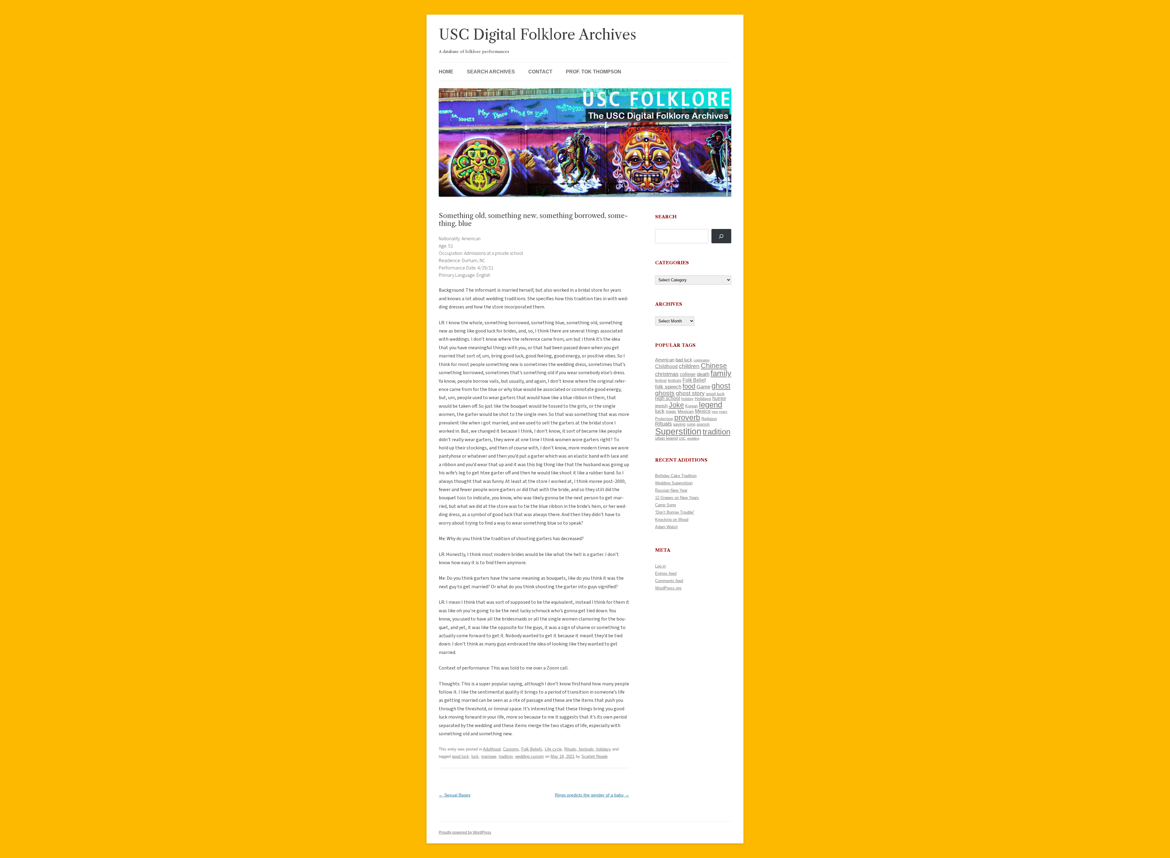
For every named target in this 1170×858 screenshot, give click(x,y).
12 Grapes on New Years (677, 497)
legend (710, 404)
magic (671, 411)
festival (661, 380)
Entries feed (665, 573)
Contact (540, 71)
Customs (511, 749)
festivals (674, 380)
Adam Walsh (666, 527)
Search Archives (491, 71)
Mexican (686, 411)
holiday (687, 399)
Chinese (714, 366)
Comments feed (669, 580)
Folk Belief (694, 380)
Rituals (663, 424)
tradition (506, 756)
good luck (460, 756)
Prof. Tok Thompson (593, 71)
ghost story (690, 393)
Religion (709, 418)
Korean (691, 406)
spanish (703, 424)
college (688, 374)
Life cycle (553, 749)
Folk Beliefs (531, 749)
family (721, 373)
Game (703, 387)
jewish (661, 405)
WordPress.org (668, 588)
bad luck (683, 359)
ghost (720, 386)
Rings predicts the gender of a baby (592, 795)
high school (667, 398)
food (688, 386)
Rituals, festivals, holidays (587, 749)
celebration (701, 360)
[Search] (721, 236)
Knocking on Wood (671, 519)
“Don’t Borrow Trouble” (674, 512)
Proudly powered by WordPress (465, 832)
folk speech (668, 387)
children (689, 366)
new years (719, 411)
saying (679, 424)
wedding (693, 438)
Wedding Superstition (674, 483)
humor (719, 398)
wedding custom (529, 756)
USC (682, 438)
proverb (687, 417)
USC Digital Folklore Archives (537, 34)
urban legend (666, 438)
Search (666, 217)
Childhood (666, 366)
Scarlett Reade (594, 756)
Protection (664, 419)
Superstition (678, 431)
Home (446, 71)
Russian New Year (671, 490)
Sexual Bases (454, 795)
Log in (660, 566)
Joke (676, 405)
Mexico (703, 411)
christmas (667, 374)
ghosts (665, 392)
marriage (488, 756)
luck (475, 756)
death (703, 374)
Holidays (703, 398)
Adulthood (492, 749)
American (664, 359)
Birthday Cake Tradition (676, 475)
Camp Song (665, 505)
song (691, 424)
